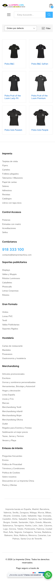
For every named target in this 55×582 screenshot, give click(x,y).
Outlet (5, 424)
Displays (6, 270)
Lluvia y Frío (8, 399)
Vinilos (5, 312)
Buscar (49, 15)
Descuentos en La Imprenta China (18, 481)
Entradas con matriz (11, 224)
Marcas (5, 403)
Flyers (5, 165)
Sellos (5, 232)
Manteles (6, 350)
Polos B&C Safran (39, 63)
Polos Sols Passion (13, 130)
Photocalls (7, 286)
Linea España (8, 394)
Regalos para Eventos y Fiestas (17, 428)
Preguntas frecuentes (12, 456)
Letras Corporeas (10, 291)
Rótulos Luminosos (11, 278)
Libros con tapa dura (11, 203)
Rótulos (5, 295)
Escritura (6, 378)
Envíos (5, 460)
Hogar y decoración (11, 390)
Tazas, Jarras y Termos (13, 436)
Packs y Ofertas (9, 485)
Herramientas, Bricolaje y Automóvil (18, 386)
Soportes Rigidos (10, 329)
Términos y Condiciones (13, 468)
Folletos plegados (10, 174)
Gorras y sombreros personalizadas (18, 382)
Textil (4, 320)
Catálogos (7, 198)
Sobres (5, 186)
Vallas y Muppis (9, 274)
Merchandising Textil (11, 407)
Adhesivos (7, 190)
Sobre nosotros (9, 477)
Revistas (6, 194)
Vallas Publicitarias (10, 324)
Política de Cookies (11, 472)
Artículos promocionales (13, 374)
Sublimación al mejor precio (15, 432)
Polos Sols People (39, 130)
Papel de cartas (9, 182)
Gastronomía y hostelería (14, 358)
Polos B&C (9, 63)
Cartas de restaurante (12, 346)
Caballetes (7, 282)
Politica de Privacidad (12, 464)
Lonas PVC (7, 316)
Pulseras (6, 220)
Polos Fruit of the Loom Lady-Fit (13, 96)
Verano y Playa (9, 440)
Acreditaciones (9, 228)
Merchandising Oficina (12, 419)
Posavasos (7, 354)
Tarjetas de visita (10, 161)
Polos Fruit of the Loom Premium (39, 96)
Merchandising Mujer (12, 415)
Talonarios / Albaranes (12, 178)
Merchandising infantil (12, 411)
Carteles (6, 169)
